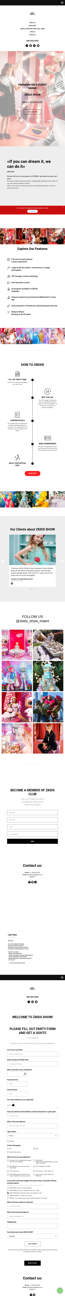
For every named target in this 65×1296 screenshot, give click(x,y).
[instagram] (30, 45)
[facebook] (27, 45)
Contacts (32, 34)
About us (33, 22)
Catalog (32, 31)
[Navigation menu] (62, 3)
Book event (32, 25)
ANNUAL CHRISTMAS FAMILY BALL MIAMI (32, 28)
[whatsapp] (38, 45)
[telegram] (34, 45)
